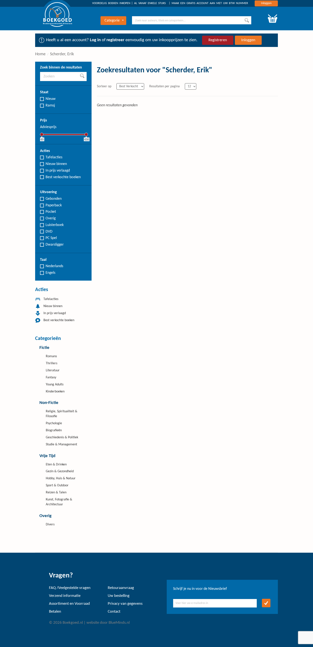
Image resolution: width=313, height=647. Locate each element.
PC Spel (51, 238)
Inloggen (266, 3)
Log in (95, 40)
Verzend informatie (64, 596)
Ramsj (50, 105)
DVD (49, 232)
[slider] (41, 134)
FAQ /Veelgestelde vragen (69, 588)
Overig (51, 218)
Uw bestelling (118, 596)
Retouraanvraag (121, 588)
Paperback (54, 205)
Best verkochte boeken (63, 177)
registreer (115, 40)
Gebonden (54, 199)
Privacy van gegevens (125, 604)
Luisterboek (55, 225)
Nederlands (54, 266)
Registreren (217, 40)
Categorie (112, 21)
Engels (50, 273)
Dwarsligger (55, 245)
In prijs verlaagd (58, 171)
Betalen (55, 612)
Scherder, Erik (62, 54)
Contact (114, 612)
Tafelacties (54, 157)
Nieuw (51, 99)
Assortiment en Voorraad (69, 604)
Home (40, 54)
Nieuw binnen (56, 164)
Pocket (51, 212)
